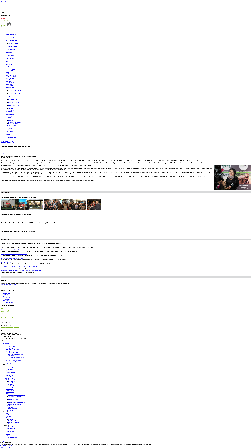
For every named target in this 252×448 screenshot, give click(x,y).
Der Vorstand (9, 128)
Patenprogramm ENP (13, 110)
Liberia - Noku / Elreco (11, 75)
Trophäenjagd (9, 52)
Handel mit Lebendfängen (12, 57)
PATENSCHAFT (10, 141)
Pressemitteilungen (10, 63)
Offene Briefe (9, 66)
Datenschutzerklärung (11, 138)
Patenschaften (9, 111)
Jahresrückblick (9, 70)
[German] (4, 18)
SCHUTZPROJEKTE (7, 73)
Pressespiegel (9, 64)
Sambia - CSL (9, 84)
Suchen (2, 12)
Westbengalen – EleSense (14, 93)
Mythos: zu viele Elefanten (12, 40)
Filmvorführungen (10, 114)
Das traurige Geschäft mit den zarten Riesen (12, 258)
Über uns (5, 294)
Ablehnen (9, 445)
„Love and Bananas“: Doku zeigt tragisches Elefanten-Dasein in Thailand (19, 266)
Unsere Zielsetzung (10, 129)
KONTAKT (3, 1)
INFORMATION (6, 33)
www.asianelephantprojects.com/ (9, 284)
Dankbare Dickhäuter (6, 262)
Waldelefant (11, 48)
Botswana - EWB (10, 78)
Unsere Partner (9, 131)
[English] (2, 18)
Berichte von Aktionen (11, 125)
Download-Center (10, 58)
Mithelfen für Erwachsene (14, 122)
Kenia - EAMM (9, 79)
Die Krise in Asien (10, 39)
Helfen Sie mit (7, 297)
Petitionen (8, 117)
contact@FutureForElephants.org (10, 327)
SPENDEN (3, 141)
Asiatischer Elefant (13, 43)
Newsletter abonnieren (11, 67)
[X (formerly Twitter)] (3, 153)
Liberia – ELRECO (12, 76)
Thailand (8, 107)
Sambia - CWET (9, 86)
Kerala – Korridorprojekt (14, 105)
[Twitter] (3, 5)
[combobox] (10, 12)
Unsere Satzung (10, 132)
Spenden (10, 120)
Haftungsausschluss (11, 137)
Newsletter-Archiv (10, 69)
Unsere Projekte (7, 293)
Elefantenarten (9, 42)
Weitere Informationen (6, 447)
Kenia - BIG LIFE (9, 81)
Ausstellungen (9, 116)
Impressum (8, 135)
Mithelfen (8, 119)
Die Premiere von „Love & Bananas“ (10, 250)
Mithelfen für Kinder (13, 123)
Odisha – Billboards (13, 98)
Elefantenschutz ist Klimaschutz (9, 246)
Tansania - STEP (10, 82)
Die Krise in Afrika (10, 37)
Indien (7, 89)
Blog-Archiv (8, 72)
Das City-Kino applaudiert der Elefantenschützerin (14, 254)
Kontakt (8, 134)
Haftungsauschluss (8, 302)
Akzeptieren (3, 445)
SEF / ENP (10, 108)
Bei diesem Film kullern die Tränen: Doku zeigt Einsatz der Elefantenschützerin (21, 270)
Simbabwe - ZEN (10, 87)
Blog (7, 61)
